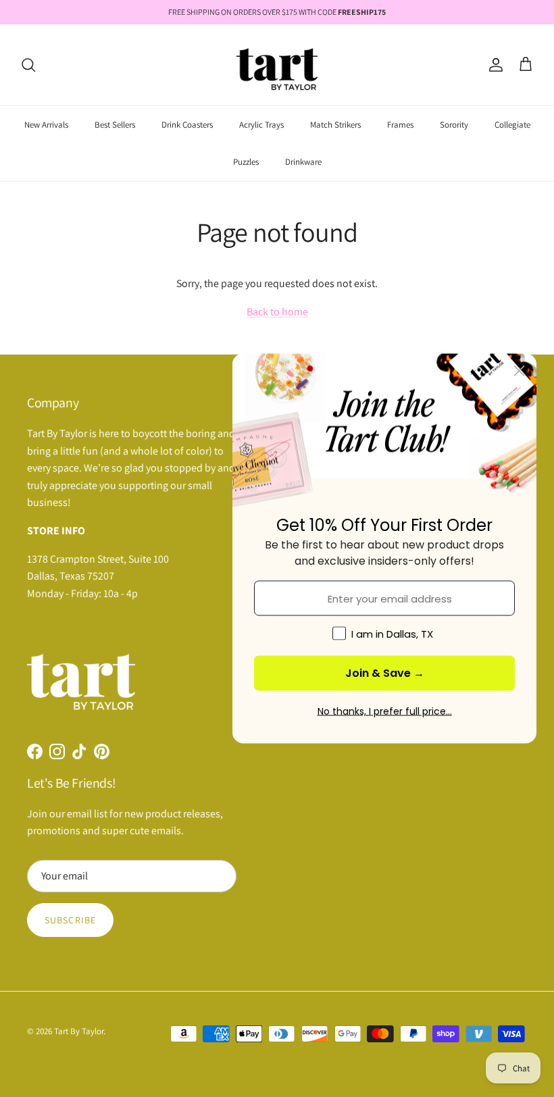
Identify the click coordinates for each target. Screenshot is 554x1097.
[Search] (28, 65)
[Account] (493, 65)
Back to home (277, 312)
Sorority (454, 124)
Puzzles (246, 162)
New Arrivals (46, 124)
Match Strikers (335, 124)
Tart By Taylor (78, 1031)
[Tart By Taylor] (277, 64)
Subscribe (70, 920)
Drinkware (303, 162)
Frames (400, 124)
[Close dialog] (519, 371)
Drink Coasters (187, 124)
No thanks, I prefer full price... (385, 711)
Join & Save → (384, 673)
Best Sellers (115, 124)
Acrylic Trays (261, 124)
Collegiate (512, 124)
